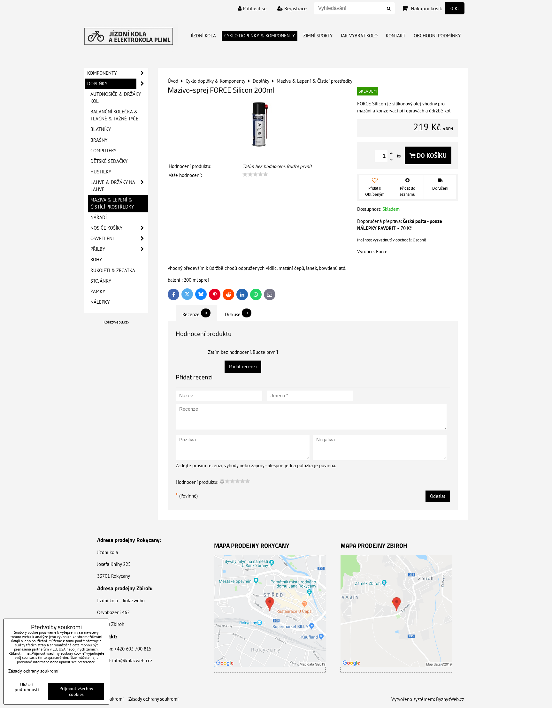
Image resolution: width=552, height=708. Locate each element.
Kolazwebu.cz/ (116, 322)
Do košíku (431, 155)
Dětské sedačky (108, 161)
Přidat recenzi (243, 366)
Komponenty (102, 73)
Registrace (295, 8)
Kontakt (395, 36)
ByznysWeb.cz (450, 699)
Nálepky (100, 302)
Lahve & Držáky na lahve (112, 185)
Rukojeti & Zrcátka (112, 270)
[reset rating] (222, 481)
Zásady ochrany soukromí (153, 699)
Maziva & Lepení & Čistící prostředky (112, 203)
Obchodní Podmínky (437, 36)
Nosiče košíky (106, 228)
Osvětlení (102, 238)
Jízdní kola (203, 36)
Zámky (97, 291)
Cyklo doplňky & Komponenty (259, 36)
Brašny (98, 140)
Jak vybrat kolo (359, 36)
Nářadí (98, 217)
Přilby (97, 249)
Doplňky (97, 83)
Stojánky (100, 281)
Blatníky (100, 129)
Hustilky (100, 172)
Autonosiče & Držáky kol (115, 97)
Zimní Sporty (318, 36)
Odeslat (437, 496)
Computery (103, 151)
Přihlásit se (253, 8)
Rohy (96, 259)
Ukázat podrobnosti (27, 687)
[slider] (255, 174)
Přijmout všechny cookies (76, 691)
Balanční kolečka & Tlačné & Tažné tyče (114, 115)
